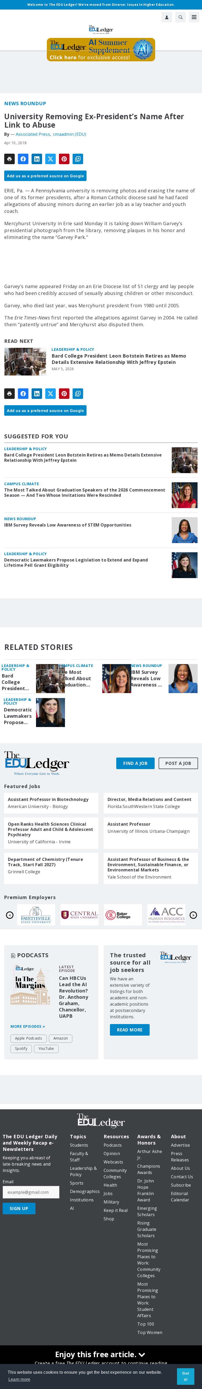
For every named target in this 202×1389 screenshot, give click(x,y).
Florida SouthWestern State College (144, 806)
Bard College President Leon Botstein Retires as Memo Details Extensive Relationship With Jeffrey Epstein (119, 359)
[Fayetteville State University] (136, 915)
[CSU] (49, 915)
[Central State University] (179, 915)
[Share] (23, 159)
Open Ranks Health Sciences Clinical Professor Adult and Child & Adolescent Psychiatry (50, 829)
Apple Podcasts (28, 1038)
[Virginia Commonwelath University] (93, 915)
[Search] (180, 17)
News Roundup (25, 103)
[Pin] (64, 159)
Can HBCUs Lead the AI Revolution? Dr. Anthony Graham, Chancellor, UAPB (73, 997)
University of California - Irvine (39, 842)
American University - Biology (38, 806)
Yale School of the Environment (139, 877)
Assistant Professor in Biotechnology (48, 799)
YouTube (46, 1048)
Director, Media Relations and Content (149, 799)
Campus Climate (21, 483)
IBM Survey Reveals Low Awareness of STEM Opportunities (68, 525)
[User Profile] (166, 17)
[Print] (9, 159)
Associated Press (33, 134)
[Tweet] (50, 159)
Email (8, 1182)
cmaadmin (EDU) (70, 134)
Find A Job (135, 763)
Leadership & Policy (73, 349)
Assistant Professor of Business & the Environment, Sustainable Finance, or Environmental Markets (148, 864)
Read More (130, 1030)
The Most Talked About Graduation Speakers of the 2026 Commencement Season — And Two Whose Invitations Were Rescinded (84, 492)
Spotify (21, 1048)
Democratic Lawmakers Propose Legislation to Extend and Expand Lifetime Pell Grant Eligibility (76, 562)
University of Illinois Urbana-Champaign (149, 831)
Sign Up (19, 1208)
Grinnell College (24, 872)
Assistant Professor (129, 824)
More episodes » (28, 1026)
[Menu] (194, 17)
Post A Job (178, 763)
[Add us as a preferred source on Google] (78, 159)
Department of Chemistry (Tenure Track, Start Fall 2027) (45, 862)
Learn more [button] (19, 1379)
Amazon (60, 1038)
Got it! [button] (185, 1376)
